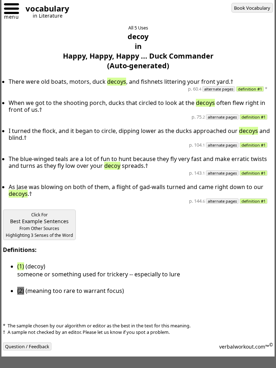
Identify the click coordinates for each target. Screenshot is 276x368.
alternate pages (218, 89)
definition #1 (250, 89)
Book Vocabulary (252, 8)
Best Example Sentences (39, 225)
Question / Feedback (27, 346)
